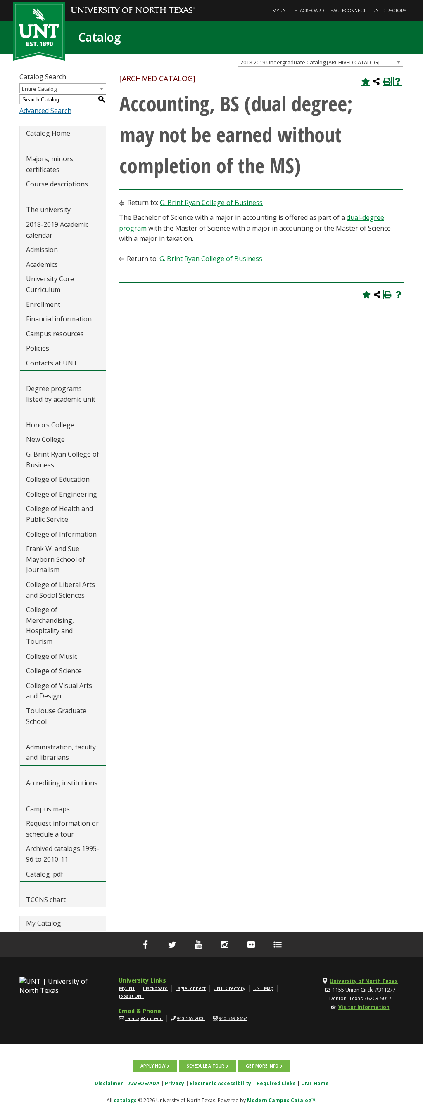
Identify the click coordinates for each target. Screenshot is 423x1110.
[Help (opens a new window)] (397, 81)
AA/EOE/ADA (143, 1083)
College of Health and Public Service (59, 514)
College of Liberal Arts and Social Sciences (60, 590)
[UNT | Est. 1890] (39, 30)
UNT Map (263, 988)
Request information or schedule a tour (62, 829)
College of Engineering (61, 494)
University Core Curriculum (50, 284)
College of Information (61, 534)
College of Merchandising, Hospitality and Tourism (50, 625)
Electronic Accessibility (220, 1083)
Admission (42, 249)
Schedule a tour (205, 1066)
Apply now (152, 1066)
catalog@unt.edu (144, 1018)
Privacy (174, 1083)
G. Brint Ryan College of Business (62, 459)
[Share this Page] (376, 81)
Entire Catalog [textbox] (39, 88)
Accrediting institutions (61, 782)
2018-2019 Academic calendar (57, 230)
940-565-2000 (191, 1018)
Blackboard (309, 10)
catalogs (125, 1100)
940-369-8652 (233, 1018)
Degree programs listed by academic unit (60, 394)
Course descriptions (57, 184)
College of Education (58, 479)
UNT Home (315, 1083)
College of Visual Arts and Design (59, 691)
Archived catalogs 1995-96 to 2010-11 (62, 854)
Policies (37, 348)
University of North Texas (364, 981)
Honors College (50, 424)
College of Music (51, 656)
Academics (42, 264)
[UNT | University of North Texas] (54, 986)
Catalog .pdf (44, 874)
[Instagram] (224, 944)
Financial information (59, 318)
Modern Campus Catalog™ (281, 1100)
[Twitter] (172, 944)
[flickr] (251, 944)
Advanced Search (45, 110)
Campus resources (55, 333)
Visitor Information (364, 1007)
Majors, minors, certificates (50, 164)
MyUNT (280, 10)
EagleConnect (348, 10)
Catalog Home (48, 133)
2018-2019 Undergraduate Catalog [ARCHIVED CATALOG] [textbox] (310, 62)
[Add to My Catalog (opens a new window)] (365, 81)
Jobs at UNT (131, 996)
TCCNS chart (46, 899)
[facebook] (145, 944)
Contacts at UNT (52, 363)
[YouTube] (198, 944)
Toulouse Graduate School (56, 716)
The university (48, 209)
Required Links (276, 1083)
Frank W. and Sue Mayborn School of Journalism (55, 559)
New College (45, 439)
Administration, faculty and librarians (61, 752)
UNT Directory (389, 10)
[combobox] (320, 62)
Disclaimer (109, 1083)
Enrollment (43, 304)
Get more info (262, 1066)
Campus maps (48, 808)
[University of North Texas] (133, 4)
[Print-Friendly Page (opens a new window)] (387, 81)
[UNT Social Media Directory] (277, 944)
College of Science (54, 670)
